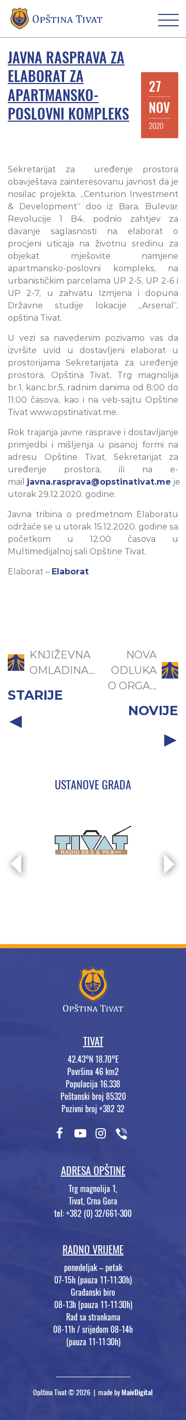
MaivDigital (137, 1392)
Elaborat (70, 571)
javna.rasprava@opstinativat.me (99, 482)
